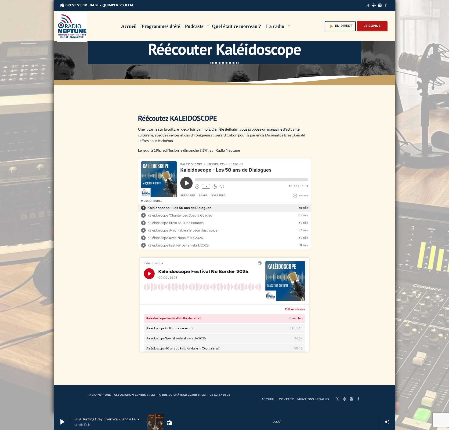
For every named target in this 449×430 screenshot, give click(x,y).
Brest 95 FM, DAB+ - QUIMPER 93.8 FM (96, 5)
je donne (372, 26)
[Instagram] (380, 5)
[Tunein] (374, 5)
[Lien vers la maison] (72, 26)
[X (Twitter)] (368, 5)
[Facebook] (386, 5)
